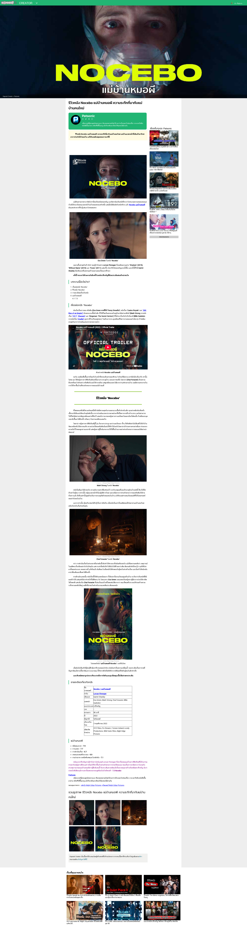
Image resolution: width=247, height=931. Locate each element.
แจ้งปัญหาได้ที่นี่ (82, 859)
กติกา (140, 856)
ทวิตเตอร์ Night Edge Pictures (113, 785)
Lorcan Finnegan (100, 694)
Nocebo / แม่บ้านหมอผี (102, 689)
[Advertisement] (108, 147)
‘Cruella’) (80, 319)
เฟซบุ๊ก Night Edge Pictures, (91, 785)
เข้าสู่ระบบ (239, 3)
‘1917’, (74, 316)
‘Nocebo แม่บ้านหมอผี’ (137, 205)
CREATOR (25, 3)
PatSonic (72, 775)
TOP (242, 927)
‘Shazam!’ (81, 316)
